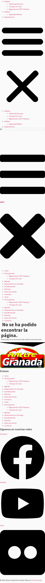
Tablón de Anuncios (16, 4)
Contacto (7, 399)
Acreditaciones (9, 391)
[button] (22, 64)
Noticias (7, 394)
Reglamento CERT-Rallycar (19, 9)
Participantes (9, 378)
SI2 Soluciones (36, 580)
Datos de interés (10, 397)
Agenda (7, 386)
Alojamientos (9, 17)
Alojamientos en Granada (13, 389)
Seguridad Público (15, 14)
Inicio (6, 376)
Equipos (7, 1)
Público (7, 12)
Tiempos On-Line (15, 6)
